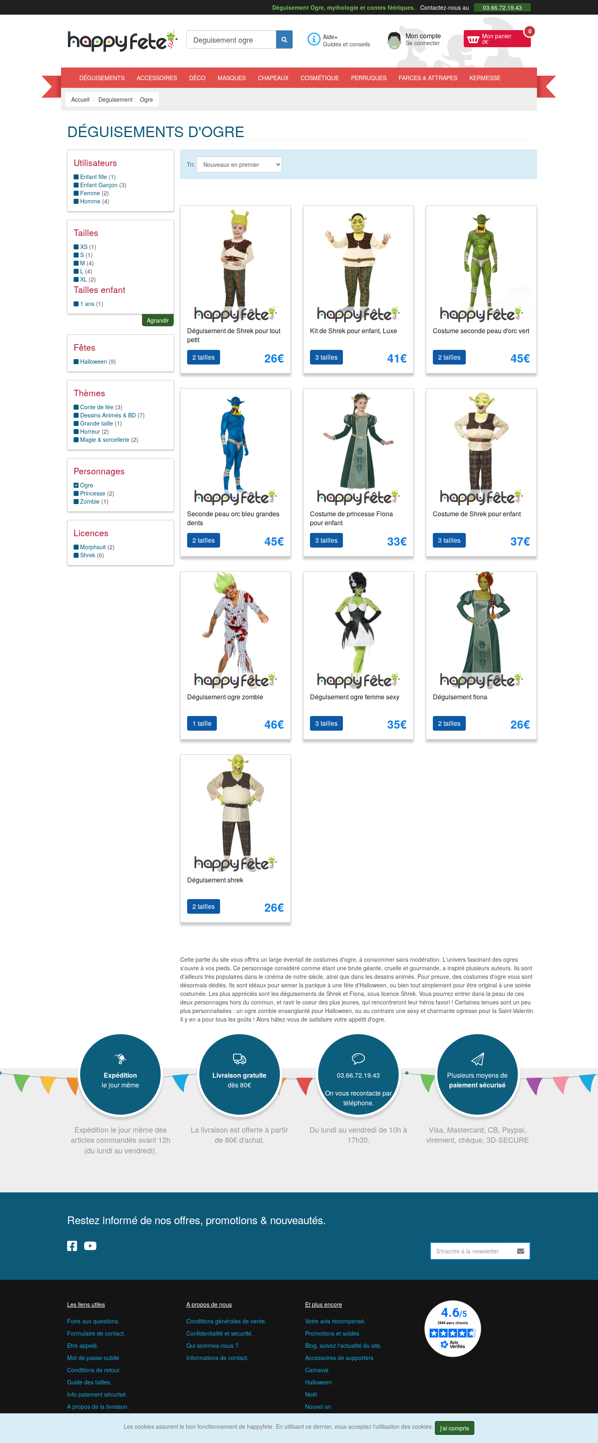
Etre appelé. (82, 1345)
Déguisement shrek (215, 879)
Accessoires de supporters (339, 1357)
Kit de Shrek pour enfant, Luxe (353, 330)
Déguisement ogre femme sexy (354, 696)
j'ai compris (454, 1428)
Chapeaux (273, 78)
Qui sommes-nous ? (212, 1345)
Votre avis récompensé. (335, 1321)
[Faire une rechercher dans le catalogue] (284, 39)
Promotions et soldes (332, 1333)
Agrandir (158, 320)
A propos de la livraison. (98, 1406)
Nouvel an (318, 1406)
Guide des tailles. (89, 1382)
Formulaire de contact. (96, 1333)
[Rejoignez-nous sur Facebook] (72, 1246)
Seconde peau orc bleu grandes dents (233, 518)
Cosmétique (320, 78)
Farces (428, 78)
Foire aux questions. (93, 1321)
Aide (328, 36)
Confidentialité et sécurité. (219, 1333)
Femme (89, 193)
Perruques (368, 78)
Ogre (86, 485)
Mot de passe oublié (93, 1357)
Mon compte (423, 38)
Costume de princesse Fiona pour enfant (351, 518)
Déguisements (101, 78)
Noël (311, 1394)
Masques (232, 78)
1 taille (202, 723)
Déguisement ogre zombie (225, 696)
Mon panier (506, 38)
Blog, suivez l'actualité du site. (343, 1345)
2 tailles (203, 357)
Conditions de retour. (94, 1370)
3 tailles (326, 357)
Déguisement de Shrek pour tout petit (233, 335)
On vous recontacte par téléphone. (358, 1097)
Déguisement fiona (460, 696)
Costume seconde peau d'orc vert (481, 330)
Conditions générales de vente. (226, 1321)
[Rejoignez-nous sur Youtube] (90, 1246)
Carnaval (316, 1370)
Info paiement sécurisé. (97, 1394)
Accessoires (157, 78)
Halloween (318, 1382)
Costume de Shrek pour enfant (477, 513)
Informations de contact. (217, 1357)
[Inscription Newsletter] (521, 1251)
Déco (197, 78)
